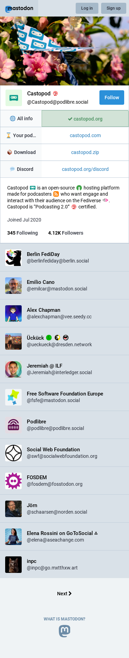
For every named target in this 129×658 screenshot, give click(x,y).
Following (22, 233)
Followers (65, 233)
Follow (112, 97)
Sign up (114, 8)
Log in (87, 8)
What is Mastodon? (64, 619)
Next (62, 593)
